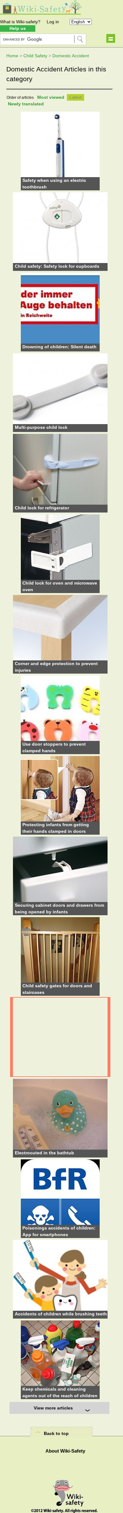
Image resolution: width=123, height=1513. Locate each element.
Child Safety (35, 55)
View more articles (53, 1407)
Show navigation (110, 38)
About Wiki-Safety (65, 1451)
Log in (53, 21)
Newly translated (26, 103)
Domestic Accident (70, 55)
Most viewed (51, 97)
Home (12, 55)
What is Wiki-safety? (20, 21)
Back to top (56, 1433)
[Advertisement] (60, 1037)
